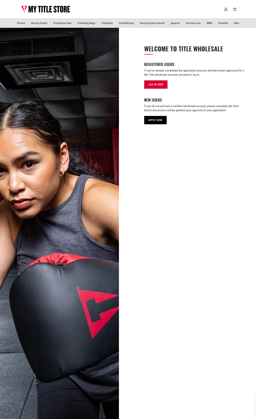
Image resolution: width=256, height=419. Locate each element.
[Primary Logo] (46, 9)
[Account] (225, 9)
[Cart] (234, 9)
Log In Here (155, 84)
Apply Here (155, 120)
